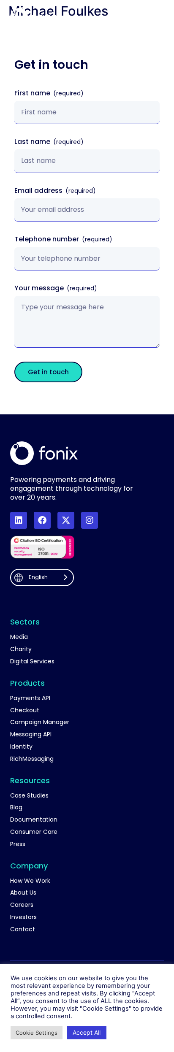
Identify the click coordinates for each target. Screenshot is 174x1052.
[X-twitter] (65, 520)
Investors (23, 917)
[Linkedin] (18, 520)
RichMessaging (32, 759)
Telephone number (47, 239)
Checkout (24, 710)
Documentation (33, 819)
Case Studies (29, 795)
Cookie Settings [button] (36, 1032)
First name (33, 93)
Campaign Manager (39, 722)
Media (19, 637)
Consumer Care (33, 832)
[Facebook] (42, 520)
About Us (23, 892)
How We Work (30, 880)
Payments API (30, 698)
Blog (16, 807)
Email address (39, 191)
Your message (39, 288)
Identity (21, 746)
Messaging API (31, 734)
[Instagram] (89, 520)
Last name (33, 142)
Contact (22, 929)
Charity (21, 649)
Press (17, 844)
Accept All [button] (87, 1032)
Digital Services (32, 661)
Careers (21, 905)
